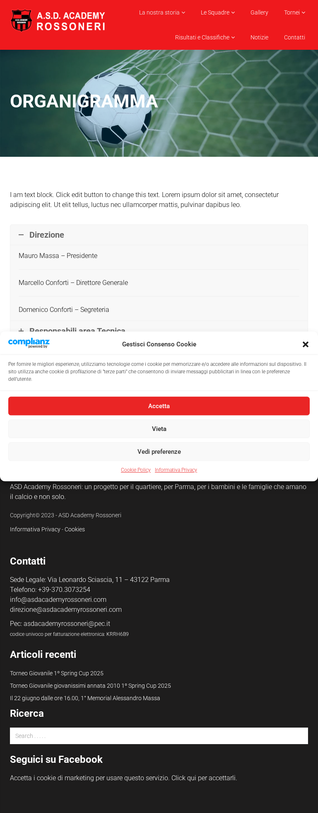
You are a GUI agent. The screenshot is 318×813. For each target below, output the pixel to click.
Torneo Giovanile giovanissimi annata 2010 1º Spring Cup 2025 (90, 685)
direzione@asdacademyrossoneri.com (66, 609)
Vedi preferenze (159, 451)
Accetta (159, 406)
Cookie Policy (136, 470)
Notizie (259, 37)
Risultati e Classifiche (202, 37)
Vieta (159, 429)
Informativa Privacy (176, 470)
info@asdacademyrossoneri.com (58, 600)
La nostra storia (159, 12)
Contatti (294, 37)
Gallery (259, 12)
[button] (305, 344)
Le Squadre (215, 12)
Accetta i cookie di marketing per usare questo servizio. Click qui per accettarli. (123, 778)
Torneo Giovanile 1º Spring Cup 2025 (57, 673)
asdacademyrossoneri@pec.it (67, 624)
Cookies (75, 529)
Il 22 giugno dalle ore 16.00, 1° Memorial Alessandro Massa (85, 698)
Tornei (292, 12)
